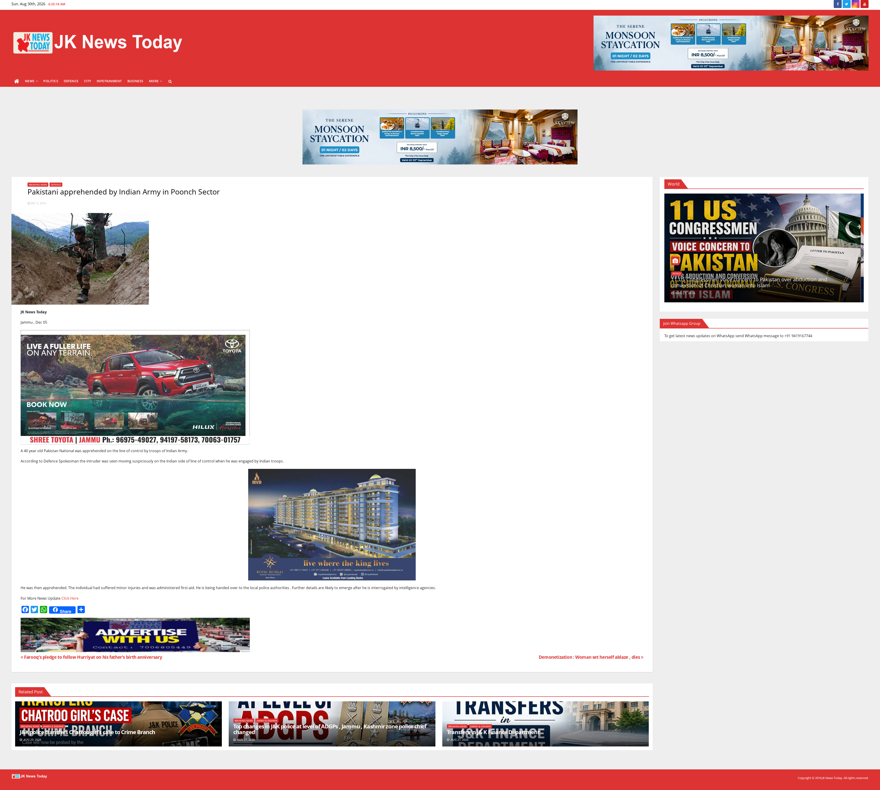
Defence (71, 81)
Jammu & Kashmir (53, 726)
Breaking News (38, 184)
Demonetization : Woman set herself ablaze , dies (590, 657)
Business (135, 81)
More (154, 81)
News (30, 81)
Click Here (70, 598)
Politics (50, 81)
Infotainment (109, 81)
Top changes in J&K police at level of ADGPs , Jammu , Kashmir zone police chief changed (329, 729)
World (680, 279)
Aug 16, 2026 (688, 293)
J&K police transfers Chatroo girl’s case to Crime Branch (87, 732)
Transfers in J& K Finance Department (493, 732)
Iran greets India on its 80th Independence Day (729, 285)
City (87, 81)
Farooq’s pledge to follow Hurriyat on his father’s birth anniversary (92, 657)
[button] (170, 81)
